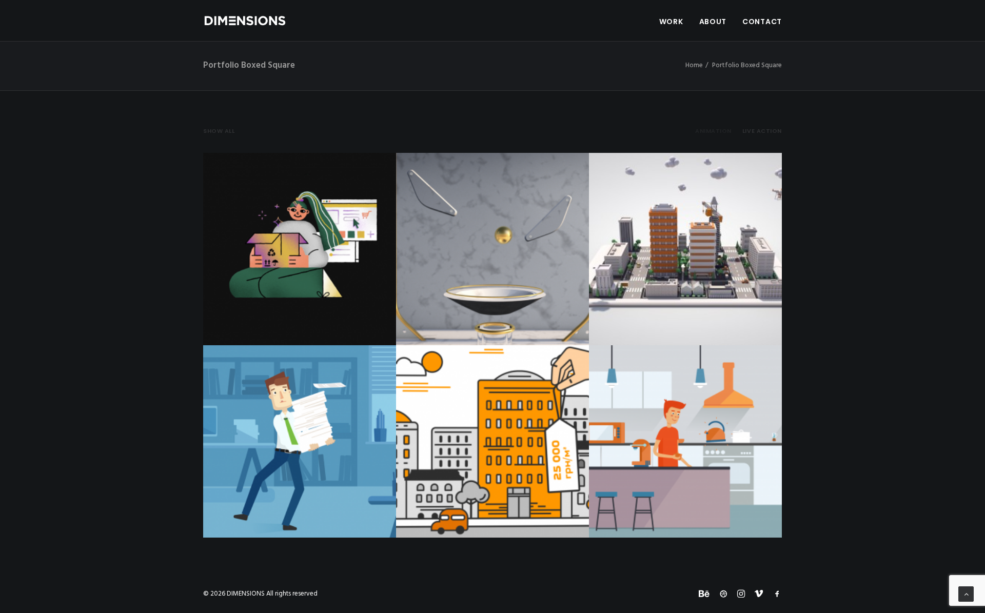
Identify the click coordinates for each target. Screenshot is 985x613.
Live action (762, 131)
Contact (762, 21)
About (713, 21)
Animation (713, 131)
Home (694, 65)
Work (671, 21)
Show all (218, 131)
